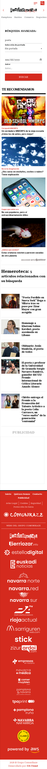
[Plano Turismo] (23, 691)
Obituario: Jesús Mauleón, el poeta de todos (32, 348)
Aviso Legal (11, 503)
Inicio (8, 494)
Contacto (37, 494)
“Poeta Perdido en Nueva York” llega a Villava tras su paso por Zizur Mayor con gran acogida (34, 305)
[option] (23, 10)
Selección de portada (15, 45)
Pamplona (6, 17)
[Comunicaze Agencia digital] (23, 515)
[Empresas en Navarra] (23, 661)
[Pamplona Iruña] (23, 711)
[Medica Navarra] (23, 671)
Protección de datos (24, 507)
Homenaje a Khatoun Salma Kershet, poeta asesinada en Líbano (31, 329)
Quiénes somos (22, 494)
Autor (7, 64)
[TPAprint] (23, 701)
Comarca (29, 17)
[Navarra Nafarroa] (23, 721)
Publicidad (23, 498)
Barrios (18, 17)
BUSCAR (23, 77)
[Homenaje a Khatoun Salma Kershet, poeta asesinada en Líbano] (10, 326)
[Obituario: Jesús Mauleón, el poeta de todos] (10, 349)
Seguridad (36, 503)
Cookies (24, 503)
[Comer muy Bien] (23, 681)
